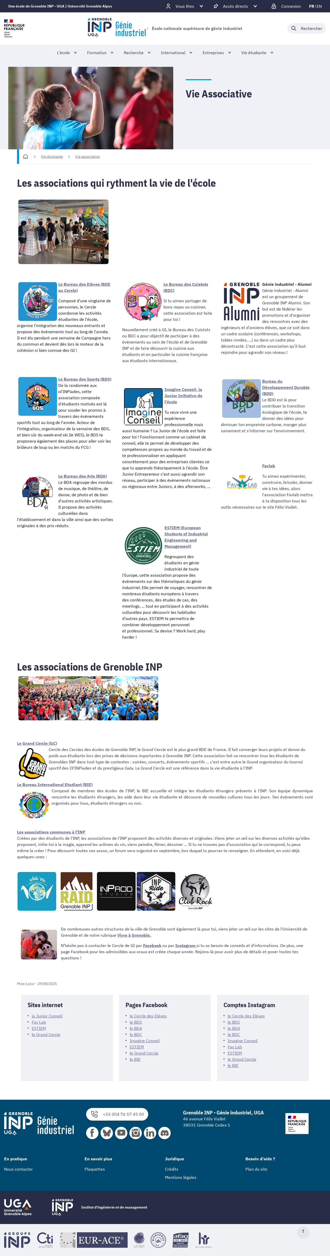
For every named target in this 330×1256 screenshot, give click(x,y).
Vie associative (87, 156)
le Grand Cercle (46, 1034)
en (319, 6)
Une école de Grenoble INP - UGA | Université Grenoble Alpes (60, 6)
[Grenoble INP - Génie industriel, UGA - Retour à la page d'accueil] (116, 28)
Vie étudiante (52, 156)
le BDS (136, 1022)
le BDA (136, 1028)
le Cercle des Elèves (148, 1015)
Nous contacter (18, 1169)
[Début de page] (305, 1232)
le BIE (135, 1059)
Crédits (171, 1169)
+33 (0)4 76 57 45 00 (123, 1114)
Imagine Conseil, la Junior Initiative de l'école (183, 395)
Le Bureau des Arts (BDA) (82, 476)
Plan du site (256, 1169)
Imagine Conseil (145, 1040)
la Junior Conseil (47, 1015)
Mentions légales (180, 1177)
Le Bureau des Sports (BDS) (84, 379)
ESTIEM (39, 1028)
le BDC (136, 1034)
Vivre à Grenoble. (134, 935)
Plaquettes (95, 1169)
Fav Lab (39, 1022)
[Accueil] (25, 156)
